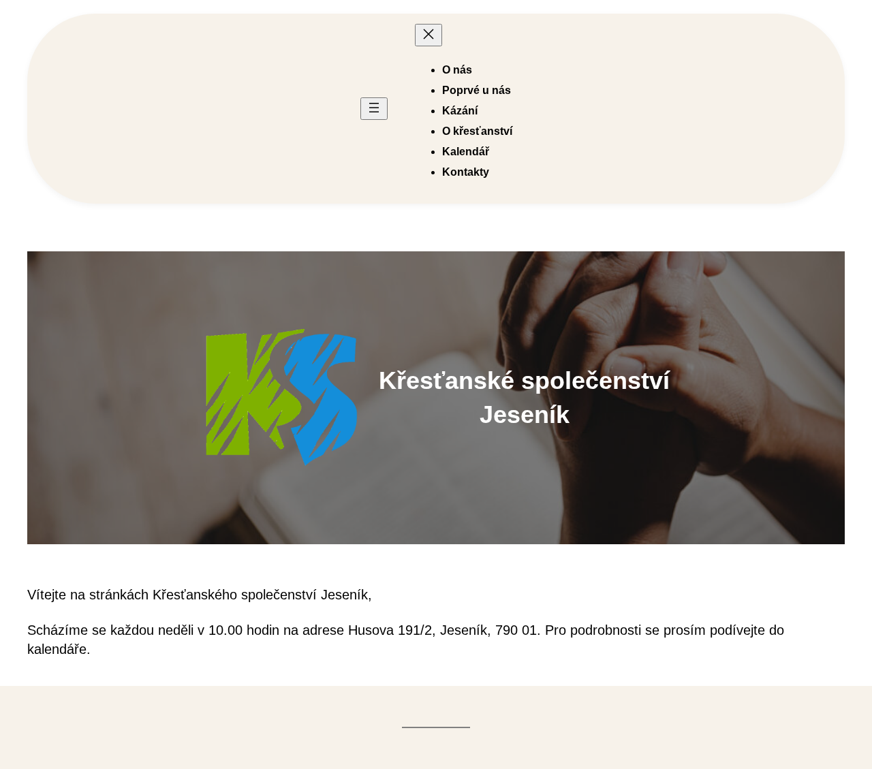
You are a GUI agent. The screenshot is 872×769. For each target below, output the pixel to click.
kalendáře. (59, 649)
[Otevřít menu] (374, 108)
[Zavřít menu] (428, 35)
